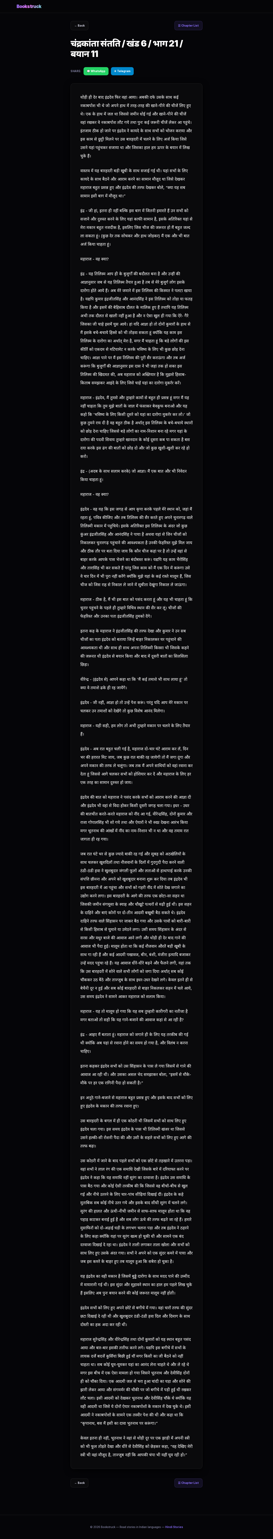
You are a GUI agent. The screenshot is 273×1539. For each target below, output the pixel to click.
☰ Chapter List (188, 25)
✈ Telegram (122, 71)
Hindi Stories (174, 1527)
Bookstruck (29, 6)
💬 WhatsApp (96, 71)
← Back (79, 25)
